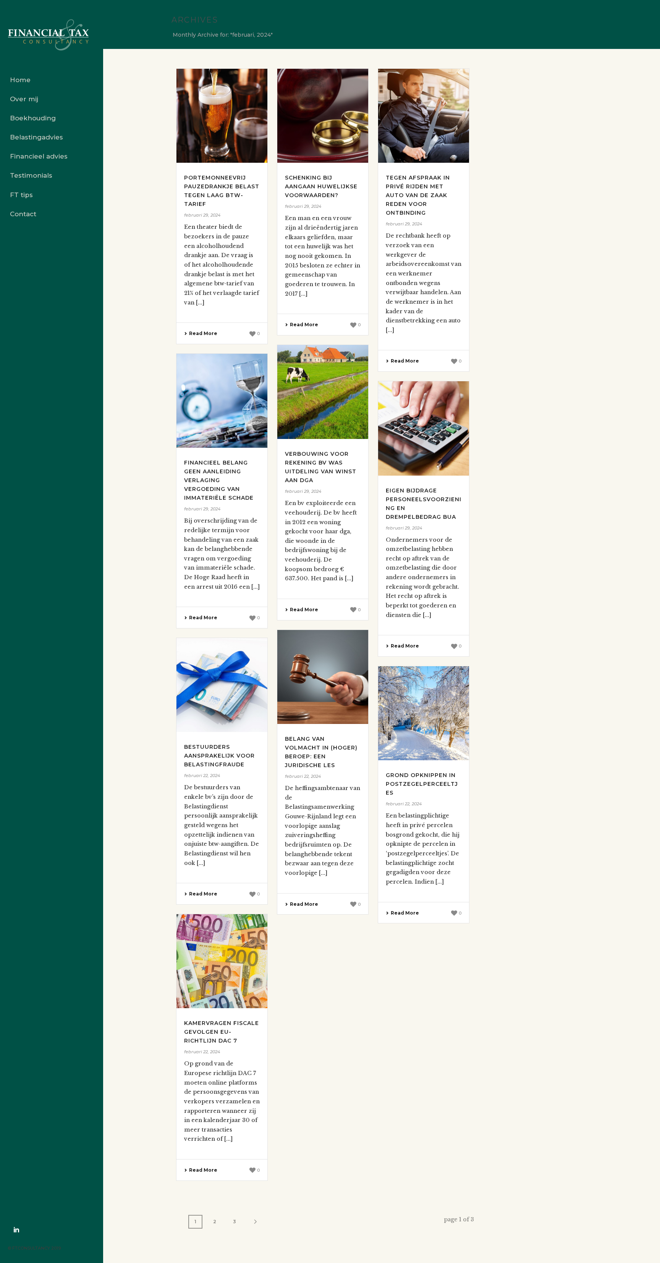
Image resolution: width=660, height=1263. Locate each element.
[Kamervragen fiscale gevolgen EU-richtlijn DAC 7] (221, 961)
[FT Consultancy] (51, 35)
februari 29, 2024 (202, 215)
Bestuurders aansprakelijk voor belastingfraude (219, 755)
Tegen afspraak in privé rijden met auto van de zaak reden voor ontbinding (418, 195)
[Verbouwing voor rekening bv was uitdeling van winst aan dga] (322, 392)
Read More (203, 333)
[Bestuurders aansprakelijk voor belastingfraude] (221, 685)
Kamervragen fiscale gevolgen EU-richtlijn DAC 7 (221, 1032)
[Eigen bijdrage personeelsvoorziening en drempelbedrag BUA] (423, 428)
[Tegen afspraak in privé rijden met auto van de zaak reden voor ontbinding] (423, 116)
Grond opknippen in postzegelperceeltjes (422, 784)
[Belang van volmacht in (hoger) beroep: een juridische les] (322, 677)
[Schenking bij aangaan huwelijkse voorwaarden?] (322, 116)
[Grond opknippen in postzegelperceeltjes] (423, 713)
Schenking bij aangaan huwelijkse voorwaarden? (321, 186)
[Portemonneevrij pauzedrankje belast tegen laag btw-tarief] (221, 116)
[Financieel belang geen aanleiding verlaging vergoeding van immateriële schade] (221, 401)
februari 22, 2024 (303, 776)
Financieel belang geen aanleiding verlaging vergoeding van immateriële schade (219, 480)
